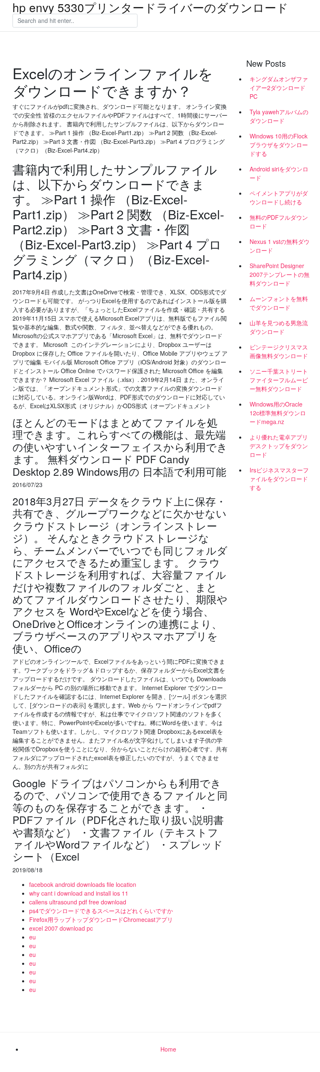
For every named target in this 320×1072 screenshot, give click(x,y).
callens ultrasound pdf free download (77, 902)
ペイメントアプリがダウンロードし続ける (279, 197)
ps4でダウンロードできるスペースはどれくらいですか (101, 910)
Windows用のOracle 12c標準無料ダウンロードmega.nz (278, 413)
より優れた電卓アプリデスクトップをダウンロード (279, 446)
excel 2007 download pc (61, 928)
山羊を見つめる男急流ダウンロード (279, 327)
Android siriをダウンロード (279, 173)
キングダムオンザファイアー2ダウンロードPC (279, 87)
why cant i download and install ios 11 (78, 893)
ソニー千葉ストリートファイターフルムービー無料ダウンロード (279, 380)
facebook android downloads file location (82, 884)
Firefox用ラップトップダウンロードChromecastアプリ (101, 919)
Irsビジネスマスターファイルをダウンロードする (279, 479)
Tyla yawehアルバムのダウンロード (279, 116)
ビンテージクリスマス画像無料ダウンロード (279, 351)
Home (168, 1049)
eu (32, 937)
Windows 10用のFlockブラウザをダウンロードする (279, 145)
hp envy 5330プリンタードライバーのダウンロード (150, 7)
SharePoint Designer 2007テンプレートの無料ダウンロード (280, 274)
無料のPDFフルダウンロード (279, 221)
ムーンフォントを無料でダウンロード (279, 302)
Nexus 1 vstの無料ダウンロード (280, 245)
